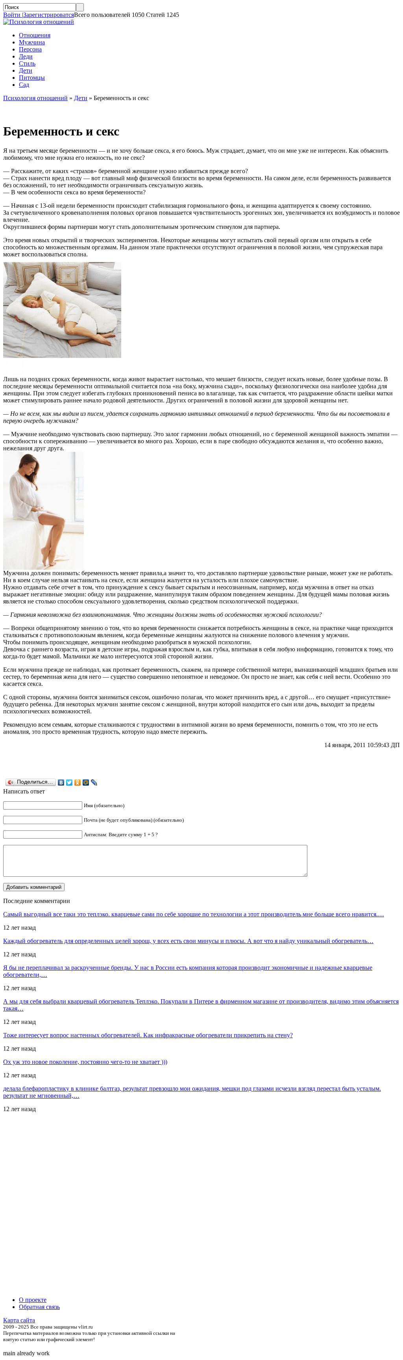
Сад (24, 84)
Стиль (27, 63)
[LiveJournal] (94, 782)
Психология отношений (35, 98)
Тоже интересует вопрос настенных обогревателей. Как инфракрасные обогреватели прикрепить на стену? (148, 1035)
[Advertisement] (50, 1204)
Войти (12, 14)
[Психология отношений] (38, 21)
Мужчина (32, 42)
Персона (30, 49)
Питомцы (32, 77)
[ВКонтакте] (61, 782)
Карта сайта (19, 1320)
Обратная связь (39, 1306)
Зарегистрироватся (48, 14)
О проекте (32, 1299)
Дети (25, 70)
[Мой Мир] (86, 782)
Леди (26, 56)
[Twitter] (69, 782)
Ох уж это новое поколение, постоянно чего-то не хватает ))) (85, 1061)
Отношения (34, 35)
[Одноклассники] (78, 782)
